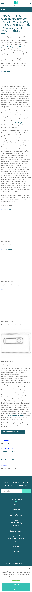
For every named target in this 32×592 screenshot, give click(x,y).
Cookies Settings (16, 580)
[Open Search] (30, 3)
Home (3, 9)
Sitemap (9, 563)
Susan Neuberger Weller (8, 460)
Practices (16, 504)
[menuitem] (3, 10)
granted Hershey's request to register (14, 47)
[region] (16, 579)
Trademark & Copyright (8, 451)
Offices (16, 520)
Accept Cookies (16, 589)
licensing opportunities (15, 415)
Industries (16, 507)
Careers (16, 525)
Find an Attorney (16, 523)
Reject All (16, 584)
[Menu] (3, 3)
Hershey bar (19, 123)
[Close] (30, 568)
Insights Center (16, 536)
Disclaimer (18, 563)
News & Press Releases (16, 538)
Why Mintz (16, 509)
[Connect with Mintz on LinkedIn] (14, 552)
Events (16, 541)
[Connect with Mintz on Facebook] (18, 552)
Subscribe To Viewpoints (11, 431)
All (9, 9)
